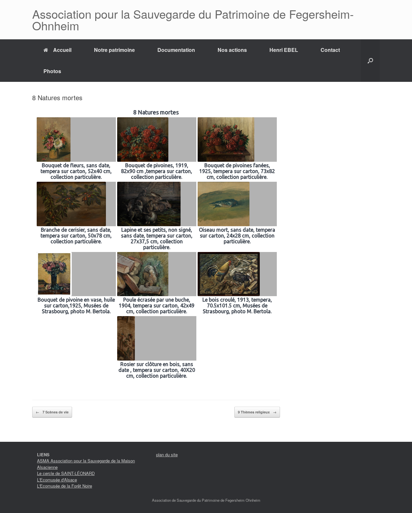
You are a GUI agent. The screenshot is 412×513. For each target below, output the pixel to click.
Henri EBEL (283, 49)
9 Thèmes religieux (257, 412)
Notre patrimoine (114, 49)
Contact (330, 49)
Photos (52, 71)
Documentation (176, 49)
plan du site (167, 454)
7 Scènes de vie (52, 412)
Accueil (62, 49)
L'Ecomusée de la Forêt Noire (64, 486)
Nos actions (232, 49)
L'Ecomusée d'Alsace (57, 480)
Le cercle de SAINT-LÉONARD (66, 473)
